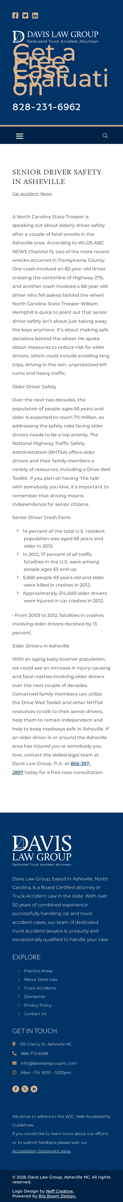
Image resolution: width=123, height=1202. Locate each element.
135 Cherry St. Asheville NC (46, 1044)
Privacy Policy (37, 1005)
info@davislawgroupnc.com (49, 1063)
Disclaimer (35, 997)
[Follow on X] (24, 1089)
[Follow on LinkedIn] (34, 1089)
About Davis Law (40, 979)
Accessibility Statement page (41, 1151)
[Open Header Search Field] (105, 135)
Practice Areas (38, 971)
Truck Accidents (40, 988)
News (46, 193)
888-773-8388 (34, 1053)
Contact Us (35, 1014)
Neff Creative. (60, 1191)
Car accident (25, 193)
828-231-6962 (46, 107)
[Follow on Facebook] (15, 1089)
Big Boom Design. (57, 1196)
